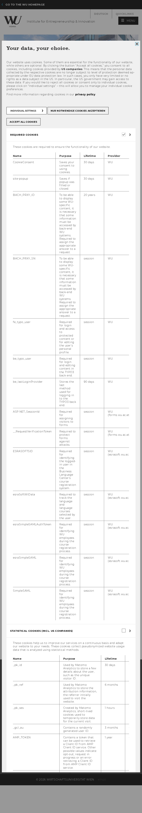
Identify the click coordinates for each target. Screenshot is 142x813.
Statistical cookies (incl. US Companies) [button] (41, 630)
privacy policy (85, 94)
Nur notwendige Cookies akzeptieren (78, 110)
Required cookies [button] (24, 134)
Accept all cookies (23, 121)
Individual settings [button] (23, 110)
